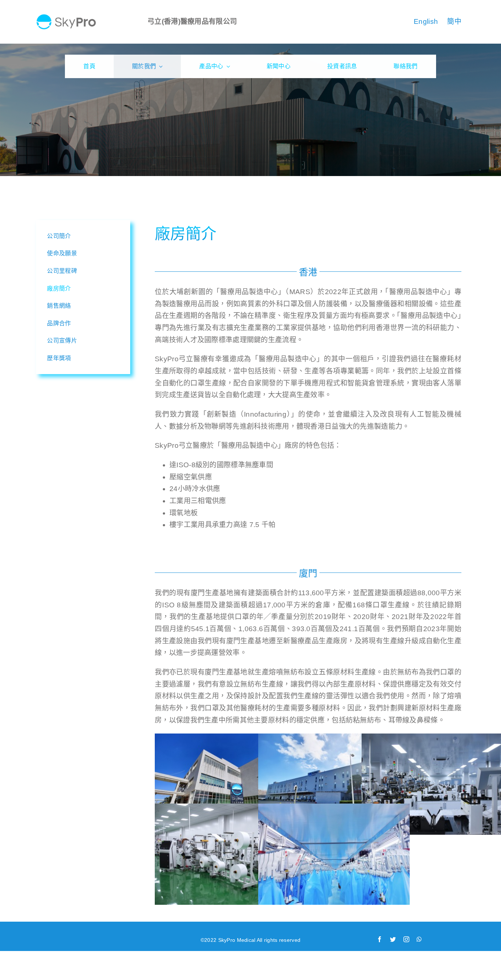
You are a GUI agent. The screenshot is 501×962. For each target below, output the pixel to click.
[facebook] (380, 939)
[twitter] (393, 939)
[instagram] (406, 939)
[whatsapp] (419, 939)
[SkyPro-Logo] (66, 17)
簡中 (454, 21)
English (426, 21)
